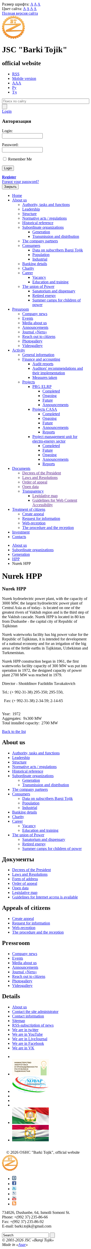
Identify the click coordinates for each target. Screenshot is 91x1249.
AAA (16, 83)
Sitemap (18, 1021)
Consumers (31, 245)
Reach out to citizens (38, 336)
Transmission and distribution (55, 236)
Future (47, 400)
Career (27, 273)
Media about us (34, 323)
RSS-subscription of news (33, 1025)
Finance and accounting (41, 359)
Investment (21, 532)
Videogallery (32, 345)
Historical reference (37, 223)
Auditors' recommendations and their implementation (57, 370)
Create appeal (33, 514)
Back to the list (14, 731)
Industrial (39, 259)
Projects (28, 382)
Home (17, 195)
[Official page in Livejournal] (14, 1194)
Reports (48, 432)
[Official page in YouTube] (14, 1199)
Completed (51, 391)
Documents (21, 468)
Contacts (19, 537)
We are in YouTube (27, 1034)
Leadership (31, 209)
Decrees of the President (41, 473)
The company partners (40, 241)
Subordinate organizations (43, 227)
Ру (14, 87)
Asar (22, 1244)
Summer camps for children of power (52, 848)
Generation (41, 232)
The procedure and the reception (48, 527)
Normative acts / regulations (44, 218)
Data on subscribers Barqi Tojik (57, 250)
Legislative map (45, 496)
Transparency (33, 491)
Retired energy (44, 295)
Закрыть (10, 187)
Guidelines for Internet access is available (45, 897)
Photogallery (32, 341)
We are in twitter (25, 1030)
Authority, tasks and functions (46, 204)
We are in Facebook (28, 1043)
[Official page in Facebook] (14, 1184)
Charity (28, 268)
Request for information (41, 518)
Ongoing (49, 396)
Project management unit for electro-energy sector (54, 438)
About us (19, 200)
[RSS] (14, 1204)
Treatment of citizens (28, 509)
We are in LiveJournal (29, 1039)
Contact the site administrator (35, 1011)
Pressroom (20, 309)
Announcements (35, 327)
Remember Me (20, 159)
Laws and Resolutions (40, 477)
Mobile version (24, 78)
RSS (15, 74)
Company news (34, 314)
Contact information (28, 1016)
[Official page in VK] (14, 1178)
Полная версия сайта (20, 13)
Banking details (34, 264)
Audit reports (42, 364)
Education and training (50, 282)
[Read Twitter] (14, 1189)
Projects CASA (44, 409)
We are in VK (23, 1048)
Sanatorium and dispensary (53, 291)
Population (41, 254)
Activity (18, 350)
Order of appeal (34, 482)
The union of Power (38, 286)
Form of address (25, 879)
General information (38, 355)
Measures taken (44, 377)
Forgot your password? (20, 181)
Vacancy (39, 277)
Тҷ (14, 92)
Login (7, 111)
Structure (29, 214)
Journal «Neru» (34, 332)
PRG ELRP (42, 386)
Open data (30, 486)
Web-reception (34, 523)
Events (27, 318)
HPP (16, 559)
